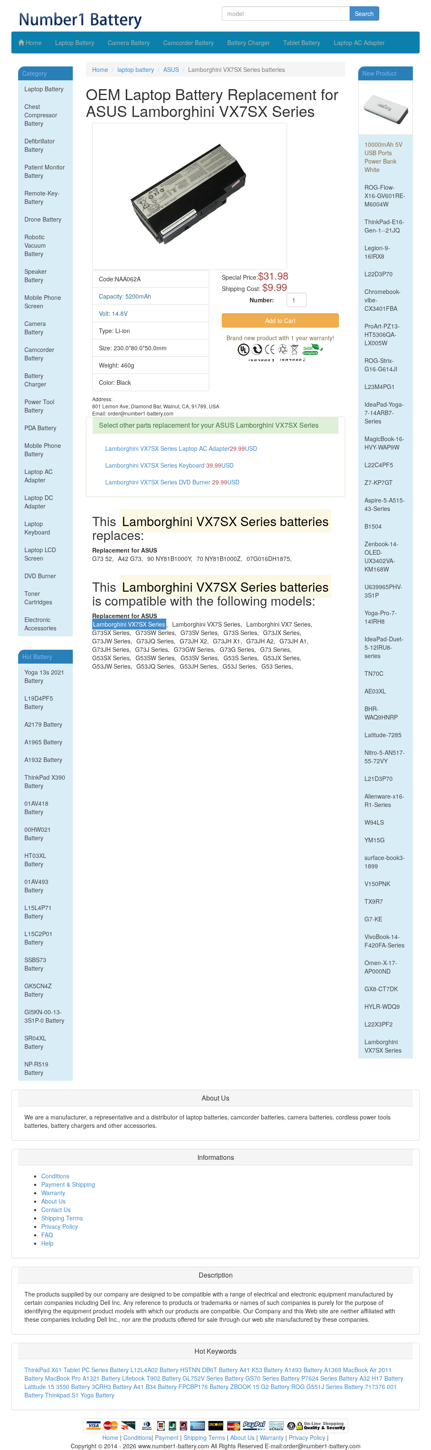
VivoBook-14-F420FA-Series (384, 940)
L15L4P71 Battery (38, 911)
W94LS (374, 822)
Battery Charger (248, 42)
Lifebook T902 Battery (151, 1378)
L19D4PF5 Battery (38, 702)
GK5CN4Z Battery (38, 990)
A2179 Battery (43, 724)
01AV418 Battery (36, 807)
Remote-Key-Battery (42, 197)
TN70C (373, 673)
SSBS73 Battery (35, 963)
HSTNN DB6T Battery (209, 1369)
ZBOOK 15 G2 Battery (260, 1386)
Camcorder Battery (188, 42)
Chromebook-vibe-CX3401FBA (382, 299)
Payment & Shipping (68, 1184)
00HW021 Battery (37, 833)
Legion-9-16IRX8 (377, 251)
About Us (53, 1201)
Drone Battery (42, 219)
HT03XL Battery (35, 859)
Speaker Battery (35, 275)
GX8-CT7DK (381, 988)
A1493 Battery (303, 1369)
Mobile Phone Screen (42, 301)
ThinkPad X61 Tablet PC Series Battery (76, 1369)
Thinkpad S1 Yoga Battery (79, 1395)
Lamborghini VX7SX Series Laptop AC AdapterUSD (181, 448)
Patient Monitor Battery (44, 171)
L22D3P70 (378, 274)
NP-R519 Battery (36, 1068)
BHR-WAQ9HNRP (381, 712)
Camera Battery (129, 42)
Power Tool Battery (39, 405)
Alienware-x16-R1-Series (384, 800)
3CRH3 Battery (112, 1386)
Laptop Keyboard (37, 527)
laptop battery (135, 69)
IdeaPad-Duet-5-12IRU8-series (384, 647)
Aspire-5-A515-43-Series (384, 504)
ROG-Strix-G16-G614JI (380, 364)
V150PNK (377, 883)
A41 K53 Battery (261, 1369)
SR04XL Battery (35, 1042)
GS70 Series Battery (272, 1378)
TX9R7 (373, 901)
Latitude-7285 (383, 734)
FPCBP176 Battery (203, 1386)
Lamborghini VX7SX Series (383, 1045)
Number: (262, 300)
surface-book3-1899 (384, 861)
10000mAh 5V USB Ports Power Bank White (383, 157)
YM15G (374, 840)
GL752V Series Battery (213, 1378)
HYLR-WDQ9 (383, 1006)
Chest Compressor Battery (40, 114)
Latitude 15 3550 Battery (57, 1386)
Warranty (53, 1192)
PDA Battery (40, 427)
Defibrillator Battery (39, 145)
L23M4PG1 (379, 386)
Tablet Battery (301, 42)
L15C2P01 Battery (38, 937)
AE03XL (375, 691)
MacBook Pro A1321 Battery (82, 1378)
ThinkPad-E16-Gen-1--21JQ (384, 225)
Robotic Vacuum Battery (35, 245)
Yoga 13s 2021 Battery (44, 676)
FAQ (47, 1234)
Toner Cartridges (38, 597)
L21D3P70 (378, 778)
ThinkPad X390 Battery (44, 781)
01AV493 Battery (36, 885)
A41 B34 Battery (155, 1386)
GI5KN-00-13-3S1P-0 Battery (44, 1016)
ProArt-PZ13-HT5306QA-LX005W (382, 334)
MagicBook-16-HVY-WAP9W (384, 442)
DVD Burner (40, 576)
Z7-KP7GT (378, 482)
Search (364, 13)
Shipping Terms (62, 1218)
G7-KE (373, 919)
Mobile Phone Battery (42, 449)
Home (33, 42)
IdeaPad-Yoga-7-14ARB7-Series (384, 412)
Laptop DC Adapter (38, 501)
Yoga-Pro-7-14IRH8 (380, 617)
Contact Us (56, 1209)
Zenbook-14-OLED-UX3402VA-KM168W (381, 556)
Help (47, 1243)
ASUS (171, 69)
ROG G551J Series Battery (327, 1386)
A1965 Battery (43, 742)
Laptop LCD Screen (40, 553)
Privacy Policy (59, 1226)
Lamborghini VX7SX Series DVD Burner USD (172, 482)
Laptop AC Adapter (359, 42)
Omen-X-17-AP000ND (380, 966)
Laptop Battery (74, 42)
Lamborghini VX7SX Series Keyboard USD (169, 465)
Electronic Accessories (40, 623)
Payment (166, 1437)
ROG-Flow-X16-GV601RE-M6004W (384, 195)
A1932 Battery (43, 759)
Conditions (55, 1176)
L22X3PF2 (378, 1024)
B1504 (373, 526)
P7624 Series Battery (329, 1378)
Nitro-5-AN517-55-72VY (384, 756)
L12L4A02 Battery (154, 1369)
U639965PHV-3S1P (383, 590)
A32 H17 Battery (381, 1378)
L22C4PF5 (378, 464)
